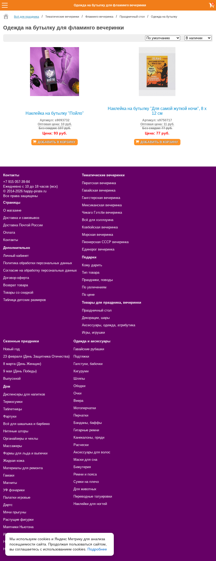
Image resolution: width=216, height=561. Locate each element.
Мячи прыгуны (14, 512)
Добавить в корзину (56, 142)
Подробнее (97, 549)
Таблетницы (12, 409)
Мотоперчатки (84, 408)
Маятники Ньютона (18, 527)
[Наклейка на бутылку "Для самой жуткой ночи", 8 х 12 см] (157, 95)
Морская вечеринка (97, 235)
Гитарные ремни (86, 430)
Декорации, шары (96, 318)
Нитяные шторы (15, 431)
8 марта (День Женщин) (22, 364)
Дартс (8, 505)
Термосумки (12, 402)
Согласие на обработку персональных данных (40, 270)
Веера (78, 401)
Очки (77, 393)
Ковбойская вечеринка (100, 227)
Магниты (10, 483)
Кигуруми (81, 371)
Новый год (11, 349)
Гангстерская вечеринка (101, 198)
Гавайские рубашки (88, 349)
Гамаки (8, 475)
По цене (88, 295)
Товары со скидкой (18, 292)
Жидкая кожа (13, 461)
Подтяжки (81, 356)
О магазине (12, 210)
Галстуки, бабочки (87, 364)
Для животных (84, 489)
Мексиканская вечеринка (102, 205)
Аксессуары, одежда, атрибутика (108, 325)
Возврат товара (15, 285)
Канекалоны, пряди (88, 437)
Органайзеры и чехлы (20, 438)
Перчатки (80, 415)
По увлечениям (94, 287)
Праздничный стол (97, 310)
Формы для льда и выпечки (25, 453)
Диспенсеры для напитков (24, 394)
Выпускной (12, 378)
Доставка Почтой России (23, 225)
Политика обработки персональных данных (37, 263)
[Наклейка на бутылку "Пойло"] (54, 95)
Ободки (79, 386)
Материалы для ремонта (23, 468)
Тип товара (90, 272)
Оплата (9, 232)
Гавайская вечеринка (98, 190)
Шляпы (79, 378)
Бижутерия (82, 467)
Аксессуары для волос (91, 452)
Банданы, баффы (87, 423)
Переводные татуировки (92, 496)
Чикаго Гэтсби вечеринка (102, 212)
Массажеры (12, 446)
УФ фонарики (13, 490)
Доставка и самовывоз (21, 218)
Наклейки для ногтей (90, 504)
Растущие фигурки (18, 520)
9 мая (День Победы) (20, 371)
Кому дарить (92, 265)
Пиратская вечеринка (99, 183)
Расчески (81, 445)
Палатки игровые (16, 497)
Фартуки (9, 416)
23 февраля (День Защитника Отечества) (36, 356)
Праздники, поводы (97, 280)
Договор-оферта (16, 278)
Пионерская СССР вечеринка (105, 242)
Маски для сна (85, 460)
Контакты (10, 240)
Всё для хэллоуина (97, 220)
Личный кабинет (16, 256)
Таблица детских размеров (24, 300)
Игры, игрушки (93, 332)
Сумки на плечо (86, 482)
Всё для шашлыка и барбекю (26, 424)
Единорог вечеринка (98, 249)
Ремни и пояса (85, 474)
